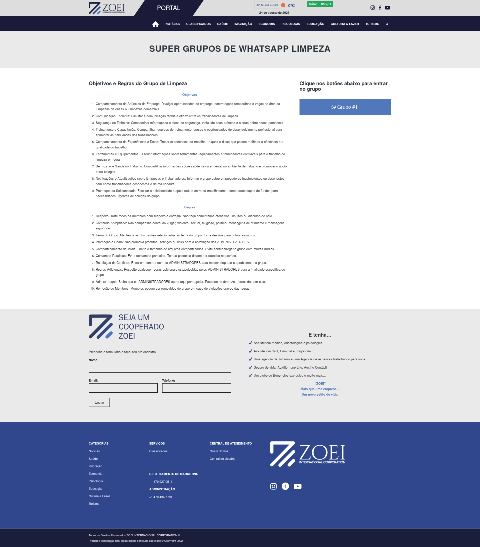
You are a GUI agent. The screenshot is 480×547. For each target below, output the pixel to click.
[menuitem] (116, 8)
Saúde (93, 458)
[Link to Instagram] (372, 7)
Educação (95, 488)
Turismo (94, 503)
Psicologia (96, 481)
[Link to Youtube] (387, 7)
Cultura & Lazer (99, 496)
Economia (95, 473)
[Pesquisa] (386, 23)
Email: (93, 380)
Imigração (95, 466)
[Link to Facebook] (380, 7)
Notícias (94, 451)
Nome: (93, 360)
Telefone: (168, 380)
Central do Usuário (223, 458)
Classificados (158, 451)
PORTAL (168, 7)
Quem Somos (219, 451)
